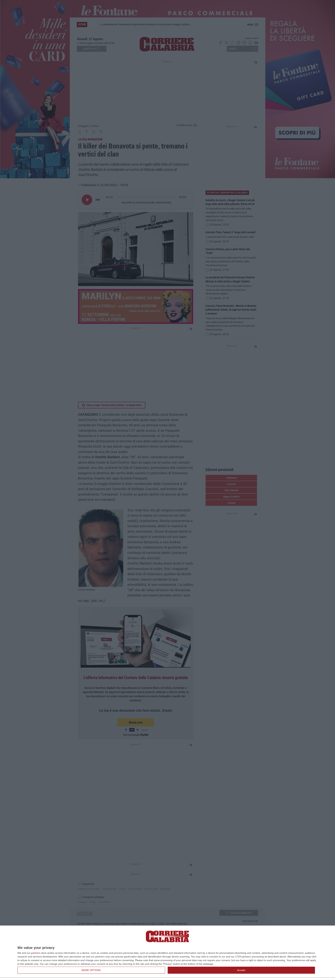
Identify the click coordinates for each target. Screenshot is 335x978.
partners (35, 953)
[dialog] (167, 952)
